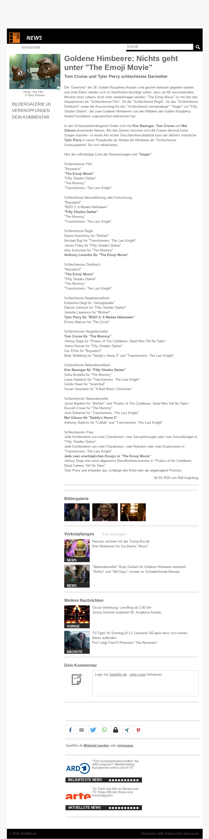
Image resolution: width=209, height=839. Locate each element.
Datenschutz (173, 833)
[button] (70, 730)
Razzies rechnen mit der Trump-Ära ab (120, 541)
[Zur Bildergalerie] (58, 88)
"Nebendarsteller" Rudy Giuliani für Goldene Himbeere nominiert (139, 567)
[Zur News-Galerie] (78, 520)
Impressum (191, 833)
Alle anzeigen (114, 534)
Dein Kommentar (30, 117)
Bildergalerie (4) (31, 104)
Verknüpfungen (31, 110)
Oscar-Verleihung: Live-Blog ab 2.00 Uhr (121, 607)
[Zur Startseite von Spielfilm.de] (14, 42)
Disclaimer (148, 833)
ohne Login (138, 674)
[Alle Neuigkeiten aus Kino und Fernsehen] (53, 38)
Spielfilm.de (118, 674)
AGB (160, 833)
